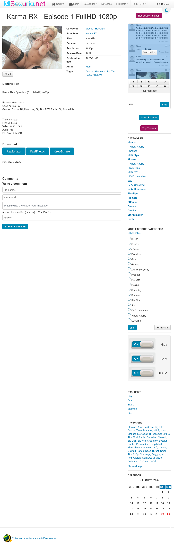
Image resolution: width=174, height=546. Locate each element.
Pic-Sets (132, 197)
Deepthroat (156, 444)
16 (168, 503)
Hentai (131, 219)
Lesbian (163, 440)
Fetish (153, 461)
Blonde (131, 433)
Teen (139, 430)
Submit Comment (15, 226)
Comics (132, 210)
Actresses (106, 3)
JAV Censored (137, 185)
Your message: (149, 90)
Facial (89, 74)
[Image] (141, 86)
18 (138, 508)
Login (76, 3)
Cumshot (151, 437)
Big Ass (98, 74)
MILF (156, 430)
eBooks (132, 202)
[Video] (149, 86)
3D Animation (135, 214)
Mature (162, 447)
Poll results (162, 327)
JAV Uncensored (138, 189)
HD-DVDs (134, 172)
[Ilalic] (141, 81)
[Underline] (149, 81)
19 (144, 508)
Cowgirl (132, 450)
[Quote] (165, 86)
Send (164, 105)
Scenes (133, 150)
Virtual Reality (136, 146)
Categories (90, 3)
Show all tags (135, 466)
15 (162, 503)
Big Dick (132, 440)
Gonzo (89, 71)
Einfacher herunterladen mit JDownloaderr (34, 538)
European (133, 461)
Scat (130, 400)
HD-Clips (100, 28)
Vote (132, 327)
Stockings (145, 454)
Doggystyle (157, 454)
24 (131, 514)
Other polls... (135, 233)
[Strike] (157, 81)
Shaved (162, 437)
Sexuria (60, 3)
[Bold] (134, 81)
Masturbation (135, 447)
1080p (164, 430)
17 (131, 508)
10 (131, 503)
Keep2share (62, 151)
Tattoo (140, 450)
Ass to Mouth (155, 457)
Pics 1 (8, 74)
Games (132, 206)
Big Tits (111, 71)
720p (135, 454)
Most (88, 66)
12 (144, 503)
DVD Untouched (137, 176)
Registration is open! (149, 15)
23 (168, 508)
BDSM (131, 404)
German (144, 461)
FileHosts (121, 3)
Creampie (152, 440)
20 (151, 508)
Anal (139, 427)
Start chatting (149, 52)
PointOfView (134, 457)
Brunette (147, 430)
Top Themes (149, 128)
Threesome (155, 433)
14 (156, 503)
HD (155, 447)
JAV (130, 180)
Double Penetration (138, 444)
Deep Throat (152, 450)
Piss (130, 413)
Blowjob (132, 427)
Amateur (147, 447)
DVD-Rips (134, 168)
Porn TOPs (139, 3)
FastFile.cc (37, 151)
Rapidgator (13, 151)
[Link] (133, 86)
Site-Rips (133, 193)
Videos (89, 28)
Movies (132, 159)
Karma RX (91, 33)
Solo (144, 457)
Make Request (149, 117)
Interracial (142, 433)
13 (151, 503)
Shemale (132, 408)
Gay (130, 396)
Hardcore (100, 71)
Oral (135, 437)
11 (138, 503)
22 (162, 508)
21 (156, 508)
